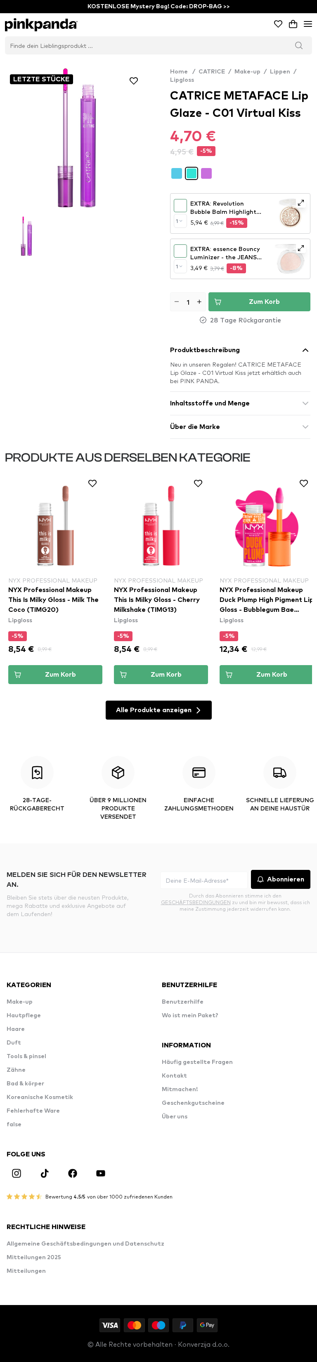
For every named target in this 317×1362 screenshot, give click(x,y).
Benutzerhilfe (182, 1002)
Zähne (16, 1070)
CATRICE (212, 72)
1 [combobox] (177, 221)
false (14, 1124)
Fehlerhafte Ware (33, 1111)
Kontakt (174, 1076)
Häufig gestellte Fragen (197, 1062)
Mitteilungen (26, 1271)
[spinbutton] (188, 302)
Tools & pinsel (26, 1056)
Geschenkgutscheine (193, 1103)
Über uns (174, 1117)
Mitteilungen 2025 (34, 1257)
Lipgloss (182, 80)
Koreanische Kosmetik (40, 1097)
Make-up (247, 72)
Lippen (280, 72)
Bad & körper (25, 1084)
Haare (16, 1029)
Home (182, 72)
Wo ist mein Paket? (190, 1016)
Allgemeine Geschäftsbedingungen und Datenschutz (85, 1244)
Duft (14, 1043)
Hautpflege (24, 1016)
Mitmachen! (180, 1089)
